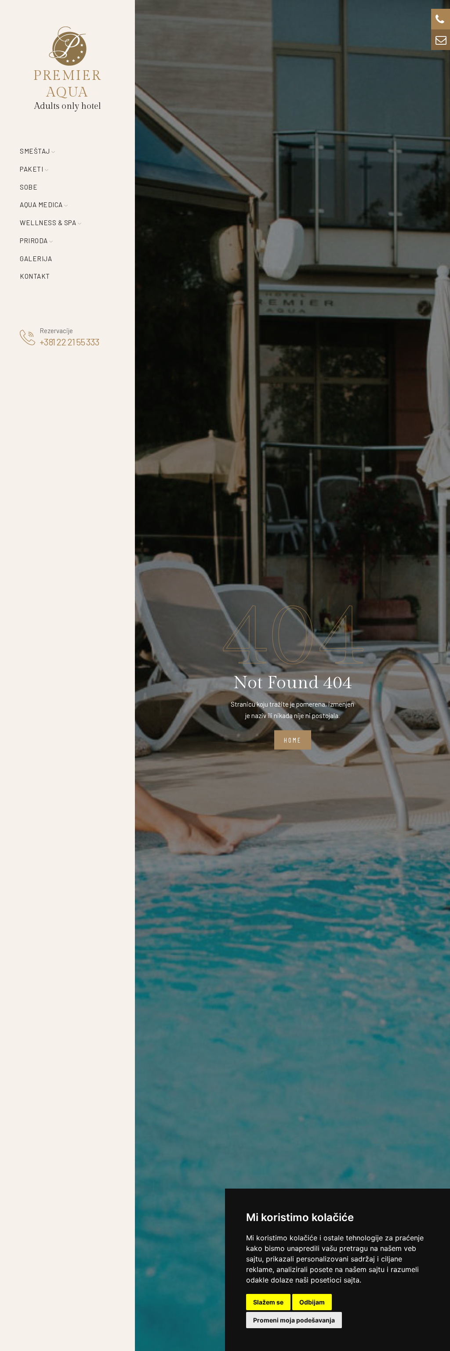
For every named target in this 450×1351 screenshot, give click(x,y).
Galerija (36, 258)
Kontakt (35, 276)
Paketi (32, 169)
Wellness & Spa (49, 222)
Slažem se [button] (268, 1302)
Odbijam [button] (312, 1302)
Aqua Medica (42, 204)
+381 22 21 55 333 (69, 341)
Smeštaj (35, 151)
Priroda (34, 240)
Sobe (28, 187)
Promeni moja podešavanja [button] (294, 1320)
